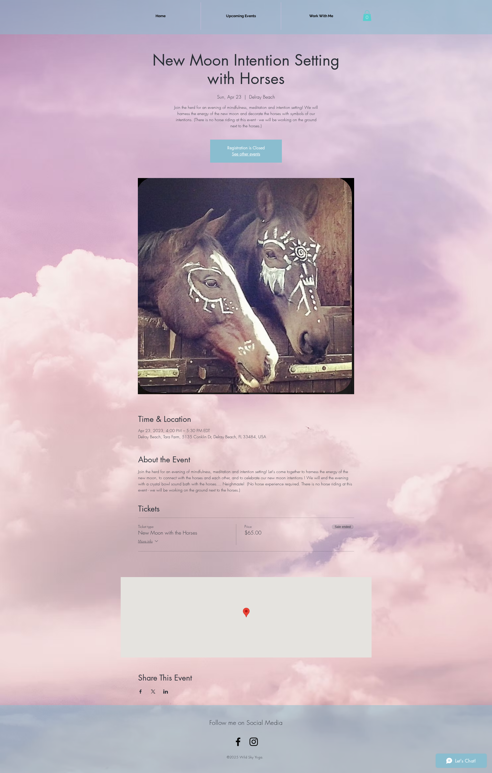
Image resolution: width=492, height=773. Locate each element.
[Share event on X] (153, 692)
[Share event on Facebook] (140, 692)
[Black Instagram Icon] (253, 741)
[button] (367, 15)
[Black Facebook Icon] (238, 741)
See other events (246, 154)
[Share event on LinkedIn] (165, 692)
